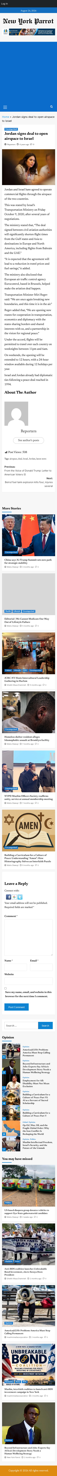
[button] (9, 897)
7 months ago (28, 744)
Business (8, 1261)
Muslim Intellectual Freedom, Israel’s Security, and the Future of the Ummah (38, 1145)
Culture (8, 670)
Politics (33, 1139)
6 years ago (24, 145)
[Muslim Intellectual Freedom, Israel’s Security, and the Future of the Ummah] (11, 1143)
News (17, 1261)
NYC (25, 670)
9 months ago (28, 865)
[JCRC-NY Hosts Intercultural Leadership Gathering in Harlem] (28, 653)
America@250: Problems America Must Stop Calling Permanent (36, 1053)
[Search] (52, 107)
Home (5, 116)
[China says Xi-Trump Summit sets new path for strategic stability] (28, 535)
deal (20, 459)
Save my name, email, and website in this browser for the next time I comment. (28, 994)
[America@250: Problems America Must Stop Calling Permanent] (11, 1051)
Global (25, 1122)
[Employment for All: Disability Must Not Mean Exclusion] (11, 1082)
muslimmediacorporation (17, 1337)
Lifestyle (16, 611)
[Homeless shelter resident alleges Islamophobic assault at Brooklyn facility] (28, 712)
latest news (41, 459)
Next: (29, 482)
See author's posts (28, 440)
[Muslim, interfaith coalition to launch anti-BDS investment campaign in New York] (28, 1365)
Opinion (26, 1047)
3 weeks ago (27, 1217)
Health (8, 611)
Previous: (27, 470)
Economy (9, 1382)
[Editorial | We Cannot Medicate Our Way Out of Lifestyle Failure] (28, 594)
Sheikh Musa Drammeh (16, 685)
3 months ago (28, 567)
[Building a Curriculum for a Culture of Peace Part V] (11, 1112)
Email (34, 961)
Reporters (11, 145)
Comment (11, 916)
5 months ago (28, 626)
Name (8, 961)
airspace (13, 459)
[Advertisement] (28, 72)
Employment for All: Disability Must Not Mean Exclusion (36, 1084)
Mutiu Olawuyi (13, 567)
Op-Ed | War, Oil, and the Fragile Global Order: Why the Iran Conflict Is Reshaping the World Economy (36, 1131)
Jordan (32, 459)
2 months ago (35, 1278)
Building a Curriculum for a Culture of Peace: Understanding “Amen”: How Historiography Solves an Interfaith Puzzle (27, 858)
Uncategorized (11, 129)
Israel (25, 459)
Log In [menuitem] (4, 3)
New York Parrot (13, 1457)
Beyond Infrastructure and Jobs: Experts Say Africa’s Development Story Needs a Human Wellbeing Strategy (27, 1451)
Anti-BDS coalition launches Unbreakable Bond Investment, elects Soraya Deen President (25, 1272)
